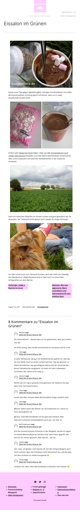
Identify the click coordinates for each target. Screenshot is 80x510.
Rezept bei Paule (26, 153)
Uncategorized (42, 307)
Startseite (12, 487)
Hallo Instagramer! (15, 495)
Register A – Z (38, 490)
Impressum (62, 487)
